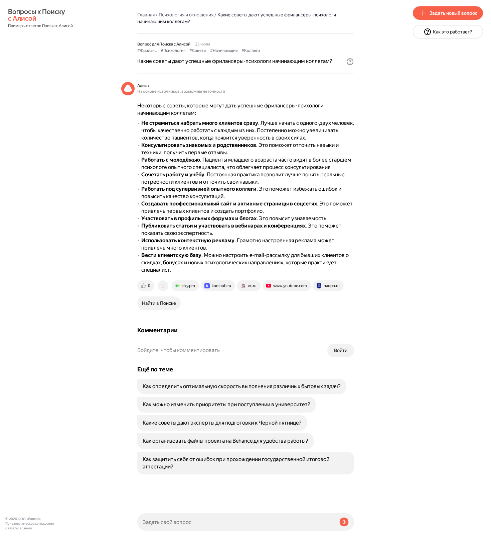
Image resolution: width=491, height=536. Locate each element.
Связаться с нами (18, 528)
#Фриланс (147, 50)
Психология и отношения (186, 14)
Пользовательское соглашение (29, 523)
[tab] (146, 285)
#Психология (173, 50)
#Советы (197, 50)
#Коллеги (250, 50)
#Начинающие (223, 50)
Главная (146, 14)
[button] (350, 62)
